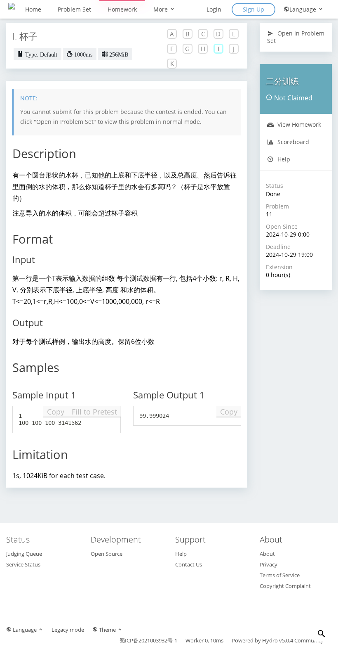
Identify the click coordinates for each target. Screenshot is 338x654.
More (161, 9)
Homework (122, 9)
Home (33, 9)
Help (283, 159)
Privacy (268, 564)
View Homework (298, 124)
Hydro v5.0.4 (277, 640)
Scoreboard (292, 142)
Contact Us (188, 564)
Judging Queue (24, 553)
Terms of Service (280, 575)
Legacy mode (68, 629)
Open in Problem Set (295, 37)
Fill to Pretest (94, 412)
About (267, 553)
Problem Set (74, 9)
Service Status (23, 564)
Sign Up (253, 9)
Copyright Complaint (285, 586)
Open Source (106, 553)
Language (303, 9)
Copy (55, 412)
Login (214, 9)
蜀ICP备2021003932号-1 (148, 640)
